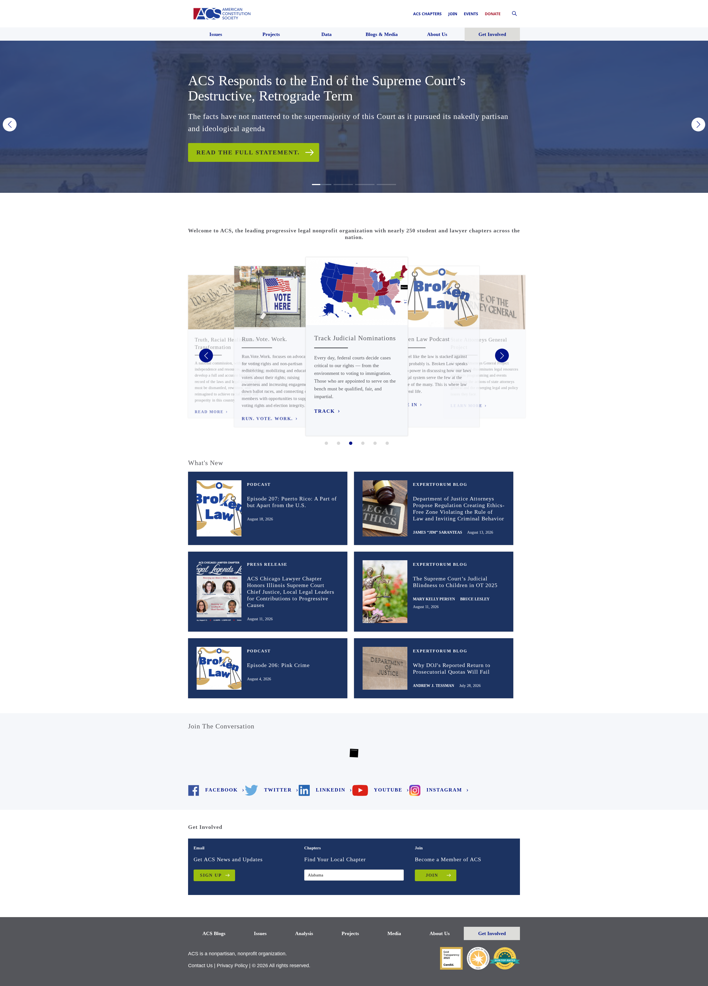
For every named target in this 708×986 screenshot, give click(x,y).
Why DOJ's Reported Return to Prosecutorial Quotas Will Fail (451, 668)
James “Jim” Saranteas (437, 532)
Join (452, 13)
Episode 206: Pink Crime (278, 665)
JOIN (432, 875)
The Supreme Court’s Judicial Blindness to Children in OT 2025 (455, 581)
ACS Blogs (213, 933)
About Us (440, 933)
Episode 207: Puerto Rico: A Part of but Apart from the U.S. (292, 501)
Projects (350, 933)
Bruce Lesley (475, 599)
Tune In (406, 404)
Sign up (211, 875)
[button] (10, 124)
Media (394, 933)
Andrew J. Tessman (433, 686)
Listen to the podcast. (242, 144)
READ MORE (209, 412)
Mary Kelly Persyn (434, 599)
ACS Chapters (427, 13)
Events (471, 13)
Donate (493, 13)
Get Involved (492, 933)
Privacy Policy (232, 965)
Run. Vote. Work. (267, 418)
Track (324, 411)
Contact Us (200, 965)
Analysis (304, 933)
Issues (260, 933)
